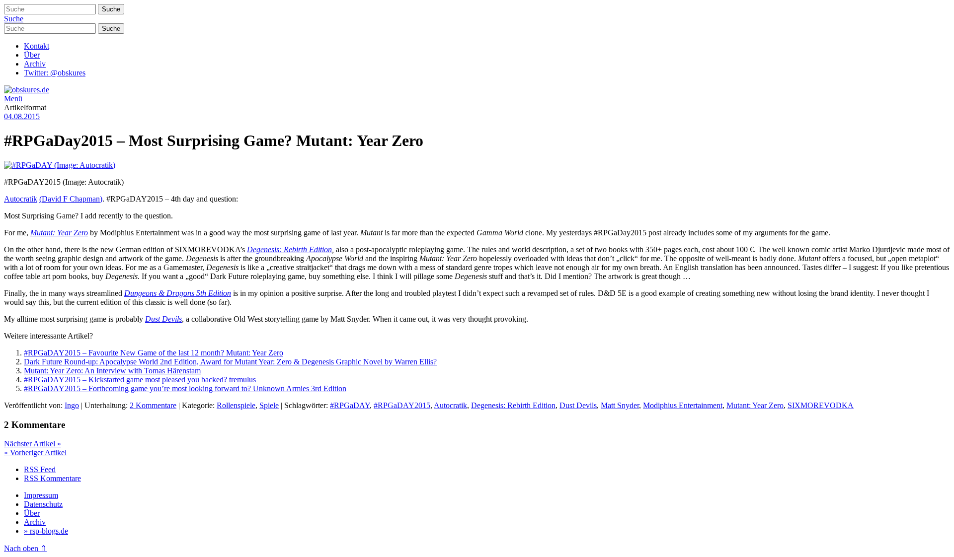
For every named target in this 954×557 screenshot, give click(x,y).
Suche (13, 18)
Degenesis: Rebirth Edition (289, 249)
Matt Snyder (620, 405)
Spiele (269, 405)
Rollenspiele (236, 405)
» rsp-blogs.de (46, 531)
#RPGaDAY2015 (402, 405)
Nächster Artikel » (32, 443)
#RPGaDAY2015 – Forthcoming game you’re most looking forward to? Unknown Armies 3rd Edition (185, 388)
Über (32, 55)
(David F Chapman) (70, 199)
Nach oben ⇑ (25, 548)
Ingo (72, 405)
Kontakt (36, 46)
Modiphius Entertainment (682, 405)
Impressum (41, 495)
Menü (13, 98)
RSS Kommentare (52, 478)
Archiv (35, 64)
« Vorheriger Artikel (35, 452)
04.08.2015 (22, 116)
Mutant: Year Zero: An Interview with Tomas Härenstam (112, 370)
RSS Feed (40, 469)
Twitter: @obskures (54, 73)
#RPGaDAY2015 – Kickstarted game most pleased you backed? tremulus (140, 379)
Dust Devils (163, 319)
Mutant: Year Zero (59, 232)
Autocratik (20, 199)
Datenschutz (43, 504)
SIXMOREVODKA (821, 405)
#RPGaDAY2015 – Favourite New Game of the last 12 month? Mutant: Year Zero (153, 352)
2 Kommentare (153, 405)
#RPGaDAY (350, 405)
